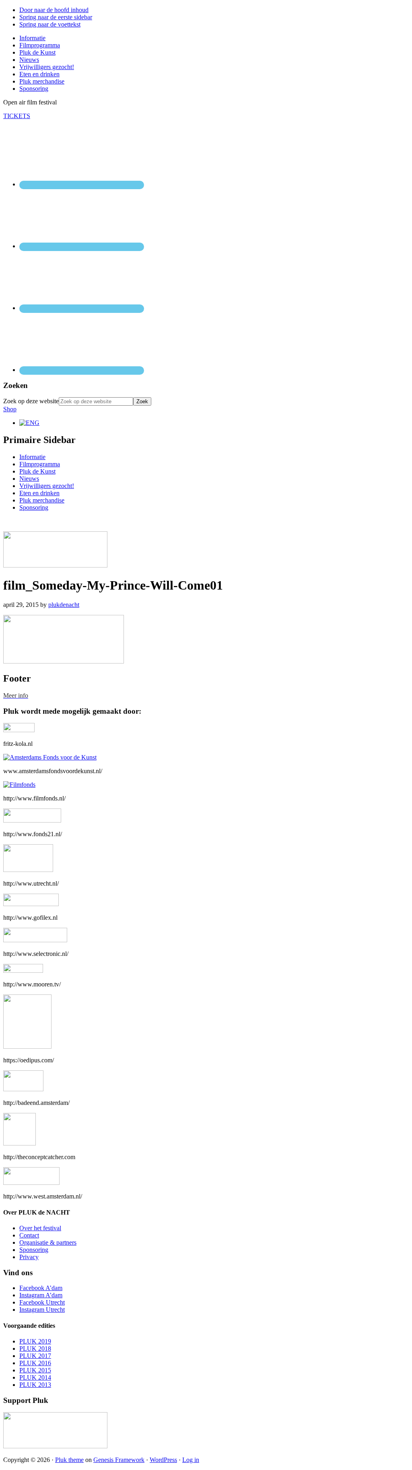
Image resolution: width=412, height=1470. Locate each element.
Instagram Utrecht (42, 1309)
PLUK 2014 (35, 1377)
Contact (29, 1235)
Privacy (29, 1257)
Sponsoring (33, 507)
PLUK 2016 (35, 1363)
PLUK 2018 (35, 1348)
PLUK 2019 (35, 1341)
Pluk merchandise (41, 500)
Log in (190, 1459)
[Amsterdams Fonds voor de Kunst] (50, 757)
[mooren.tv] (23, 970)
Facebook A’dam (40, 1287)
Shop (9, 409)
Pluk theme (69, 1459)
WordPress (163, 1459)
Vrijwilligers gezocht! (46, 485)
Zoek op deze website (31, 401)
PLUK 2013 (35, 1384)
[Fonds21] (32, 820)
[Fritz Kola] (19, 730)
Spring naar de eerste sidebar (55, 17)
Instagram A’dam (40, 1295)
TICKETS (16, 115)
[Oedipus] (27, 1046)
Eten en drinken (39, 493)
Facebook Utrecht (42, 1302)
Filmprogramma (39, 464)
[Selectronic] (35, 940)
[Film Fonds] (19, 784)
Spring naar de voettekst (49, 24)
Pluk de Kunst (37, 471)
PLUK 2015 (35, 1370)
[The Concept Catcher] (19, 1143)
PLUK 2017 (35, 1355)
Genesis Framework (118, 1459)
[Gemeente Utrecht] (28, 869)
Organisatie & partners (47, 1242)
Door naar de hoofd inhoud (54, 9)
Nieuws (29, 478)
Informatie (32, 456)
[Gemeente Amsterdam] (31, 1182)
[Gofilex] (31, 903)
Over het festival (40, 1228)
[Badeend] (23, 1089)
